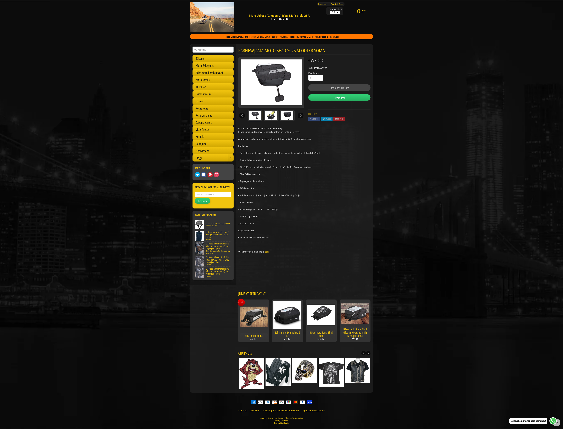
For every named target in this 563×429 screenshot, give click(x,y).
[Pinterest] (210, 174)
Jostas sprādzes (204, 94)
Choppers (281, 418)
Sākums (200, 58)
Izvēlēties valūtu (335, 9)
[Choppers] (212, 17)
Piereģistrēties (337, 4)
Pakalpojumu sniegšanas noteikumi (281, 410)
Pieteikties (202, 201)
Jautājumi (201, 144)
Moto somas (203, 80)
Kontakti (200, 136)
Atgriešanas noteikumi (313, 410)
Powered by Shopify (281, 423)
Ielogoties (322, 4)
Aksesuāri (201, 87)
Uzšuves (200, 101)
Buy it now (339, 98)
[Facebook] (203, 174)
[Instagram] (216, 174)
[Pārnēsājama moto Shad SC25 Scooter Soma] (255, 115)
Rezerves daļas (204, 115)
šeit (267, 251)
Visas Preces (202, 129)
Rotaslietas (202, 108)
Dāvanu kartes (204, 122)
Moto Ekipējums (205, 65)
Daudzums (313, 73)
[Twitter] (197, 174)
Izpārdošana (202, 151)
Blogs (215, 158)
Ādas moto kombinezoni (209, 72)
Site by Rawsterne (281, 421)
